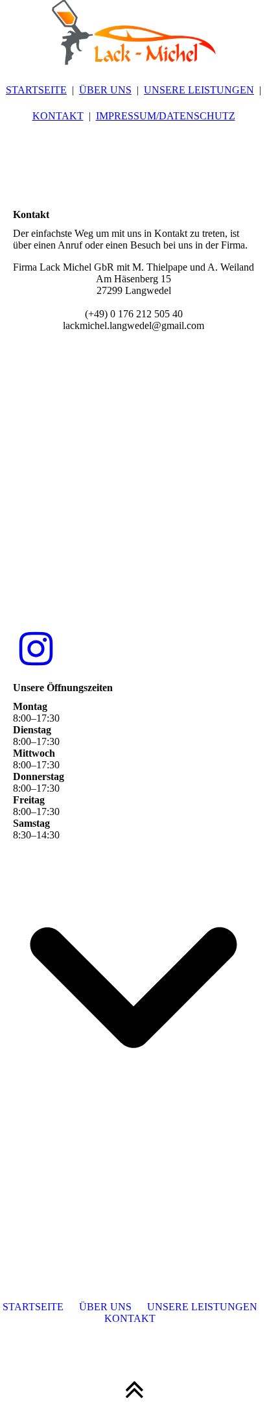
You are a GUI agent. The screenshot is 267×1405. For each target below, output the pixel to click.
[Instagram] (35, 649)
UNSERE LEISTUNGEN (199, 89)
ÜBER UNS (105, 89)
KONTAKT (58, 115)
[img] (133, 32)
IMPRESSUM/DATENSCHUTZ (165, 115)
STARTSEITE (36, 89)
